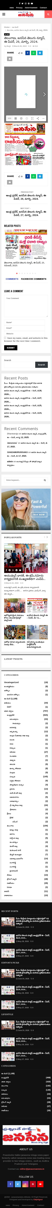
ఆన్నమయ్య (14, 731)
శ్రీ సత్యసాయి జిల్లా (16, 805)
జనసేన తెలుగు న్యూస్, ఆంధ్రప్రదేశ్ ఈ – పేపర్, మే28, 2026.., (23, 392)
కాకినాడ (12, 752)
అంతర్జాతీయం (9, 686)
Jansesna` (12, 443)
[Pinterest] (33, 1184)
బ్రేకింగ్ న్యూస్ (12, 879)
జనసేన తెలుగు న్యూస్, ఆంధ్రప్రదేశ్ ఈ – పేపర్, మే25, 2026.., (23, 407)
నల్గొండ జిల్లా (14, 838)
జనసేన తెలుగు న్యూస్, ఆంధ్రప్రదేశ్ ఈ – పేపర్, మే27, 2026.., (23, 400)
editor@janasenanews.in (32, 1169)
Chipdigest (38, 1199)
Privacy (19, 7)
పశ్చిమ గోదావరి (15, 780)
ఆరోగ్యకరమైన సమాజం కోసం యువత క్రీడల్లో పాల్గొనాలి (14, 618)
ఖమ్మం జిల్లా (14, 830)
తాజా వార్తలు (8, 711)
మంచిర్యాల (14, 842)
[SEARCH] (45, 480)
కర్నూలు (12, 748)
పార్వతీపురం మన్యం (17, 785)
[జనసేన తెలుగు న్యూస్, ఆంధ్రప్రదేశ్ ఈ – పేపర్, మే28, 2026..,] (8, 938)
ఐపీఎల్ (14, 821)
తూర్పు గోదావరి (15, 768)
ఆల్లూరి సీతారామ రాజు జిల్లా (19, 735)
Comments (12, 279)
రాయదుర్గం (16, 723)
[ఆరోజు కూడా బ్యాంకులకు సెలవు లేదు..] (14, 632)
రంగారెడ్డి (13, 862)
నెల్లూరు (12, 772)
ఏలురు (12, 739)
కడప (11, 744)
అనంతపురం (14, 719)
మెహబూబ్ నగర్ (15, 850)
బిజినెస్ (6, 891)
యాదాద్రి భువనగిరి (16, 858)
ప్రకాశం (12, 789)
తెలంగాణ (10, 826)
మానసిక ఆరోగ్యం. (13, 694)
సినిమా (9, 887)
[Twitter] (18, 1184)
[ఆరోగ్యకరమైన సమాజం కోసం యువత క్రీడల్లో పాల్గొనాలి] (14, 605)
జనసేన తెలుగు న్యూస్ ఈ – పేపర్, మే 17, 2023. (27, 444)
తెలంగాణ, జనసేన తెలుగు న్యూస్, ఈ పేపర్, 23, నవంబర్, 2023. (24, 264)
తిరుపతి (12, 764)
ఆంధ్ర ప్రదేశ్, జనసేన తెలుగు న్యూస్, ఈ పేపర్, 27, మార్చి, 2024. (26, 213)
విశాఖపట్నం (14, 801)
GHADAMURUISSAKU (17, 452)
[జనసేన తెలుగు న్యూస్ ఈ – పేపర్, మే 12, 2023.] (37, 605)
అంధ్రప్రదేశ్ (10, 715)
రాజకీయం (10, 883)
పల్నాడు (12, 776)
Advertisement (31, 7)
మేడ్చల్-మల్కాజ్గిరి (16, 854)
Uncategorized (11, 682)
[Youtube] (40, 1184)
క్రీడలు (9, 813)
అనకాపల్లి (13, 727)
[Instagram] (25, 1184)
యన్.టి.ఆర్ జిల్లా (16, 793)
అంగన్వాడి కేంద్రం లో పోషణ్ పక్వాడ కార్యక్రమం (24, 463)
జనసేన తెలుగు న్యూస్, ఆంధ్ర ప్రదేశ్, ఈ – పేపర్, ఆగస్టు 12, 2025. (27, 435)
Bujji (9, 46)
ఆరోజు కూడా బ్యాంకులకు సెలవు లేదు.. (14, 643)
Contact (43, 7)
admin (10, 461)
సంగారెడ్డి (13, 867)
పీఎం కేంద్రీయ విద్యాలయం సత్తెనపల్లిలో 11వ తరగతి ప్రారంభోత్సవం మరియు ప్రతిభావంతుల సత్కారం (23, 385)
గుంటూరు (13, 756)
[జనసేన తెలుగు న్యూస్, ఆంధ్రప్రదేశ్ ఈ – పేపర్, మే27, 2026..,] (8, 953)
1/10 (9, 118)
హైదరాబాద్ (14, 871)
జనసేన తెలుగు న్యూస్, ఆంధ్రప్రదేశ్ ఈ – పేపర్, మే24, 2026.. (23, 414)
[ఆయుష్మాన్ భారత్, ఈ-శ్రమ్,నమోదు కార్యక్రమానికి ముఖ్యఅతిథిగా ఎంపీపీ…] (26, 558)
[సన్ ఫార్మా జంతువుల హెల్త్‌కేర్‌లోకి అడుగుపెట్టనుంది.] (37, 632)
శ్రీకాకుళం (13, 809)
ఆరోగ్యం (7, 690)
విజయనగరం (14, 797)
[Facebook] (10, 1184)
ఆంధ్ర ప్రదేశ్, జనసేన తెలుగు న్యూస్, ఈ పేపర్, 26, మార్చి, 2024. (26, 197)
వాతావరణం (8, 895)
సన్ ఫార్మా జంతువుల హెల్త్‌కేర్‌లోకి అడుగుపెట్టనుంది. (35, 645)
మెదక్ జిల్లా (13, 846)
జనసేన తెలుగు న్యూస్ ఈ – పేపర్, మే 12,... (37, 616)
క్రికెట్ (11, 817)
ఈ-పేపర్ (7, 34)
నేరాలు (9, 875)
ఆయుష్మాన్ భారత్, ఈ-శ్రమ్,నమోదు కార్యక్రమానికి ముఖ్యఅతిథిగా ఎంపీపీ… (24, 577)
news (12, 7)
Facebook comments (33, 279)
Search (7, 360)
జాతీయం (7, 703)
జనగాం (12, 834)
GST (9, 707)
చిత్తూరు (12, 760)
